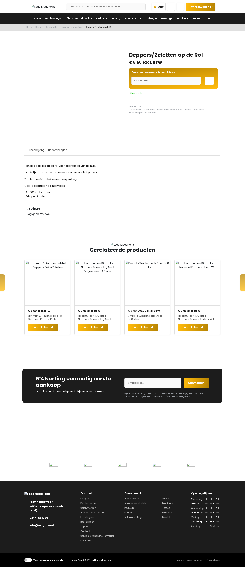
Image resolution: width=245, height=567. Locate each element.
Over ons (85, 540)
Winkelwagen (201, 7)
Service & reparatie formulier (97, 536)
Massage (166, 18)
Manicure (182, 18)
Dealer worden (88, 503)
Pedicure (101, 18)
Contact (85, 531)
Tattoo (197, 18)
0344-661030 (39, 518)
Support (85, 526)
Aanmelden (196, 383)
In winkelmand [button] (43, 327)
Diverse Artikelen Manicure (169, 109)
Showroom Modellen (79, 18)
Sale (161, 7)
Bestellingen (87, 522)
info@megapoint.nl (44, 525)
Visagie (152, 18)
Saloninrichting (133, 18)
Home (37, 18)
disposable (150, 112)
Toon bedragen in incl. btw (48, 560)
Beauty (116, 18)
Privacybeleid (213, 560)
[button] (133, 101)
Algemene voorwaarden (189, 560)
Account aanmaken (92, 512)
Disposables (52, 27)
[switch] (28, 560)
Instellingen (87, 517)
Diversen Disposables (72, 27)
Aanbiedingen (53, 18)
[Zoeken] (142, 7)
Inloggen (85, 498)
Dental (210, 18)
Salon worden (88, 508)
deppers (139, 112)
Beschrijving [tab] (36, 150)
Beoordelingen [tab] (57, 150)
